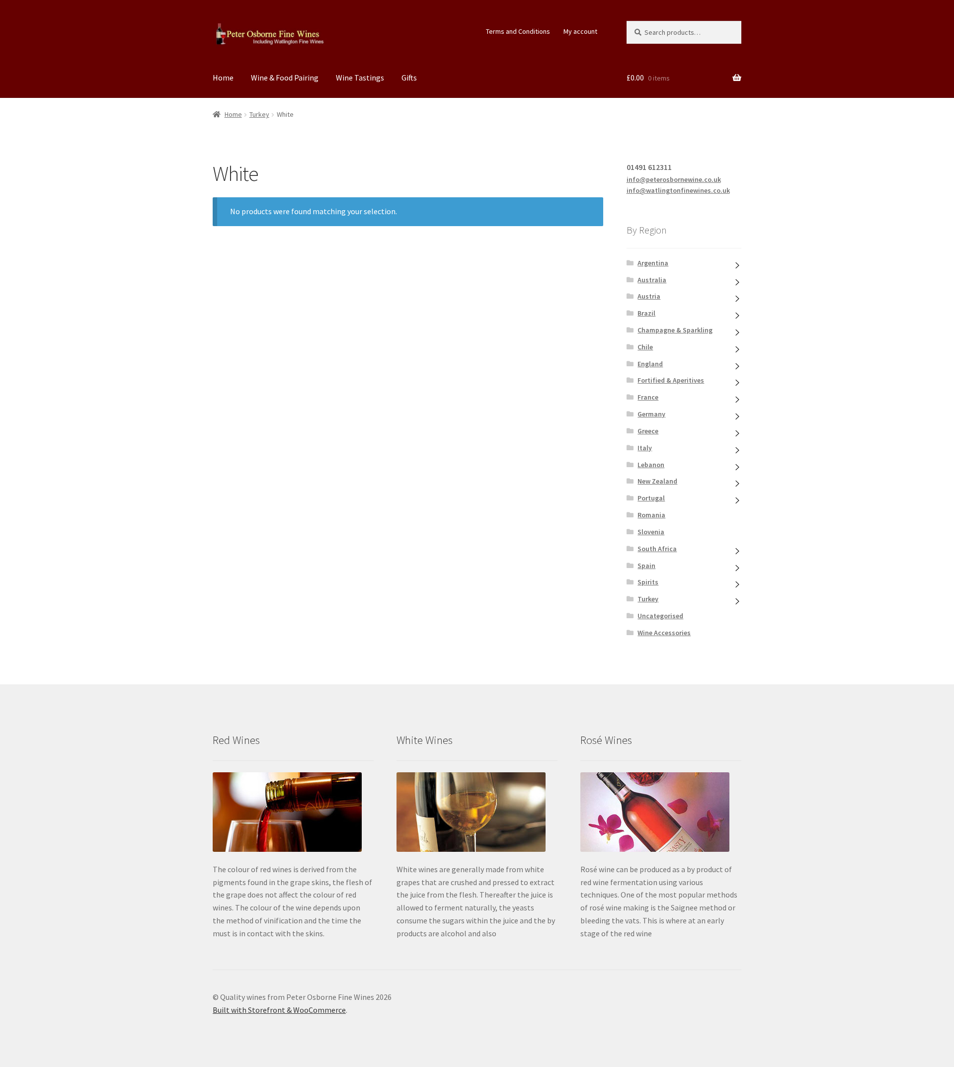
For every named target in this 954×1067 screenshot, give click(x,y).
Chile (645, 346)
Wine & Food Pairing (284, 77)
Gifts (409, 77)
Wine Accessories (664, 632)
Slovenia (650, 531)
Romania (651, 514)
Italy (644, 447)
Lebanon (650, 464)
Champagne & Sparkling (675, 330)
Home (223, 77)
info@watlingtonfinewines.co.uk (678, 190)
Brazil (646, 313)
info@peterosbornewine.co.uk (674, 179)
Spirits (647, 581)
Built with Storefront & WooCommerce (279, 1010)
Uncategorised (660, 615)
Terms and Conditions (518, 31)
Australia (651, 279)
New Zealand (657, 481)
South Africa (657, 548)
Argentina (652, 262)
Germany (651, 414)
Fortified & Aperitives (670, 380)
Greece (647, 430)
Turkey (259, 114)
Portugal (651, 497)
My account (580, 31)
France (647, 397)
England (650, 363)
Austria (648, 296)
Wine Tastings (360, 77)
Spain (646, 565)
